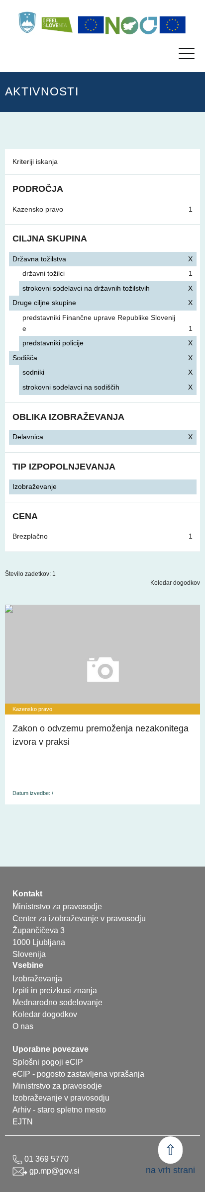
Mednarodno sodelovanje (57, 1002)
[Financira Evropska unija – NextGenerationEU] (172, 25)
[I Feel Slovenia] (57, 22)
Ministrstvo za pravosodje (57, 1086)
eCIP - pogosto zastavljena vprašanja (78, 1074)
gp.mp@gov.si (53, 1171)
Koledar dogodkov (175, 582)
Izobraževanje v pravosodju (60, 1098)
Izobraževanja (37, 978)
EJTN (22, 1121)
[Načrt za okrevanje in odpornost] (131, 25)
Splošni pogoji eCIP (47, 1062)
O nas (22, 1026)
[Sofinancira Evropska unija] (91, 25)
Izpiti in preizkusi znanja (54, 990)
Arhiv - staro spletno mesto (59, 1110)
